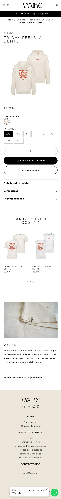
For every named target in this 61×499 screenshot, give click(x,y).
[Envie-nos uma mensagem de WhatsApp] (54, 493)
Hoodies (33, 20)
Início (10, 20)
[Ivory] (7, 121)
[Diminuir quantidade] (6, 151)
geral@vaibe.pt (30, 473)
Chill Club (46, 20)
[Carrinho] (57, 5)
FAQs (30, 438)
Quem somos (30, 422)
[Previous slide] (6, 282)
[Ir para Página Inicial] (33, 5)
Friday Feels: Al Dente (13, 267)
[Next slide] (55, 282)
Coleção (21, 20)
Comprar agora (30, 170)
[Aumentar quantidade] (55, 151)
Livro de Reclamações (30, 457)
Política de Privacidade (30, 450)
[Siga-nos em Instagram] (33, 406)
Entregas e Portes (30, 442)
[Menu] (4, 5)
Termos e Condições (30, 453)
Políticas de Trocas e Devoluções (30, 446)
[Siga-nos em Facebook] (37, 406)
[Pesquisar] (8, 5)
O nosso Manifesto (30, 426)
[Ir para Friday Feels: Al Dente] (16, 246)
